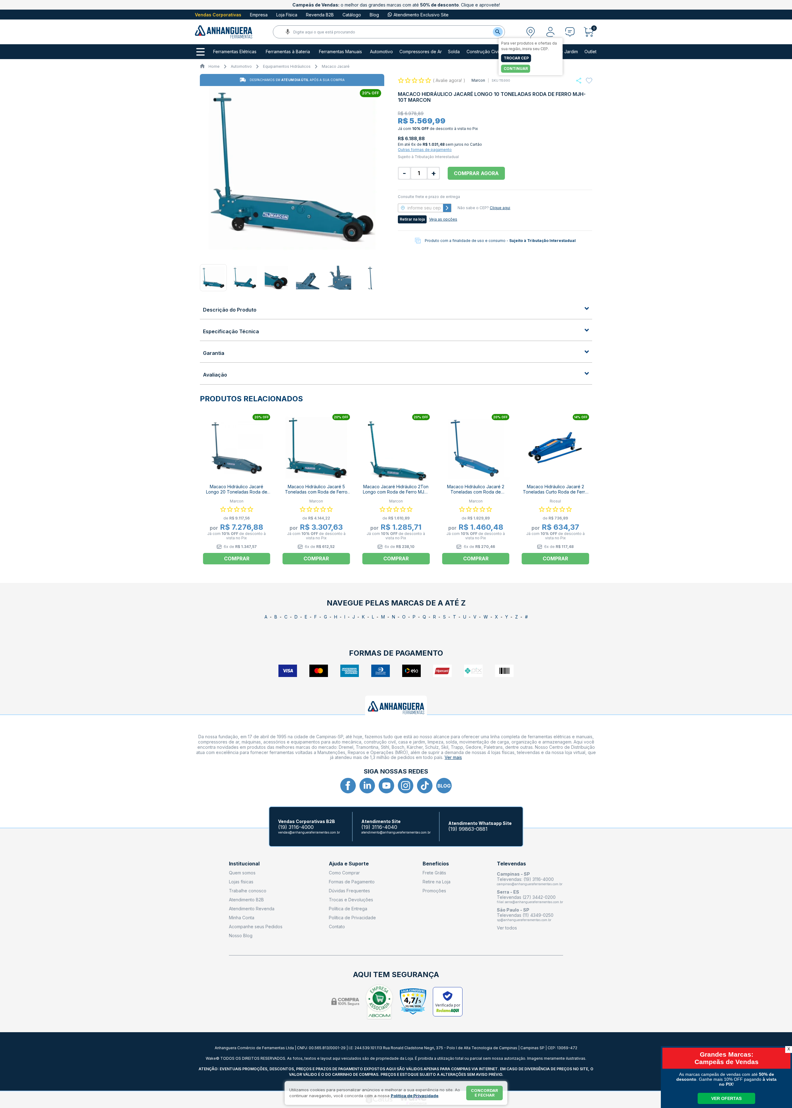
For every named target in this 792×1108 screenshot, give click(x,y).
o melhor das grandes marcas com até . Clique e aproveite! (396, 4)
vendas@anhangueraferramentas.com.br (309, 832)
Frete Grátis (434, 872)
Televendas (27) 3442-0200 (526, 897)
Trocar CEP (516, 58)
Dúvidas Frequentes (349, 890)
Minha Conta (241, 917)
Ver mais (453, 757)
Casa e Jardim (563, 51)
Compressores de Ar (420, 51)
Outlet (590, 51)
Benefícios (436, 864)
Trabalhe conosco (247, 890)
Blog (374, 14)
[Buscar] (498, 32)
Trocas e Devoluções (351, 899)
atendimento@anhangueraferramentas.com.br (396, 832)
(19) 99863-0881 (468, 829)
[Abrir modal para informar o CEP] (531, 32)
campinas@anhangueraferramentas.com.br (529, 884)
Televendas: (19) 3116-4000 (525, 879)
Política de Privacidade (352, 917)
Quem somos (242, 872)
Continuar (516, 68)
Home (214, 66)
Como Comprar (344, 872)
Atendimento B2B (246, 899)
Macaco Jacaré (336, 66)
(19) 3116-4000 (296, 827)
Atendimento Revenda (251, 908)
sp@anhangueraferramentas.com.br (524, 920)
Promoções (434, 890)
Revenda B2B (320, 14)
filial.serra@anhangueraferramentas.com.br (530, 902)
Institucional (244, 864)
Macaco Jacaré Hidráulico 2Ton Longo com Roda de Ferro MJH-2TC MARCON (396, 492)
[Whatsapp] (578, 81)
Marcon (478, 80)
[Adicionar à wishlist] (589, 81)
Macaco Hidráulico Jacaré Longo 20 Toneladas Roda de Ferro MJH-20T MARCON (236, 492)
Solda (454, 51)
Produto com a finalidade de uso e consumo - (500, 240)
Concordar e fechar (484, 1093)
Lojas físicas (241, 881)
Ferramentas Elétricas (234, 51)
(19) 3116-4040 (379, 827)
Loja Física (286, 14)
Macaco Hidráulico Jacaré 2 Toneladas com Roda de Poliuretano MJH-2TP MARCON (476, 492)
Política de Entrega (348, 908)
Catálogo (351, 14)
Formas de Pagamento (352, 881)
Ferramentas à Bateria (288, 51)
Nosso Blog (240, 935)
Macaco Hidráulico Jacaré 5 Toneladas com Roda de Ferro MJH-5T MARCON (316, 492)
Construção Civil (483, 51)
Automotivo (381, 51)
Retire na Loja (436, 881)
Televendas (511, 864)
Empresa (259, 14)
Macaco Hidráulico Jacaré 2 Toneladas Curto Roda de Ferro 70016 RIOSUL (555, 492)
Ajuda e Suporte (349, 864)
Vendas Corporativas (218, 14)
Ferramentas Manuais (340, 51)
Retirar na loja (412, 219)
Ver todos (507, 927)
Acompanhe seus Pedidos (255, 926)
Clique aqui (500, 207)
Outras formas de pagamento (425, 149)
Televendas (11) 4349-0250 (525, 915)
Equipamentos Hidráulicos (287, 66)
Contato (337, 926)
